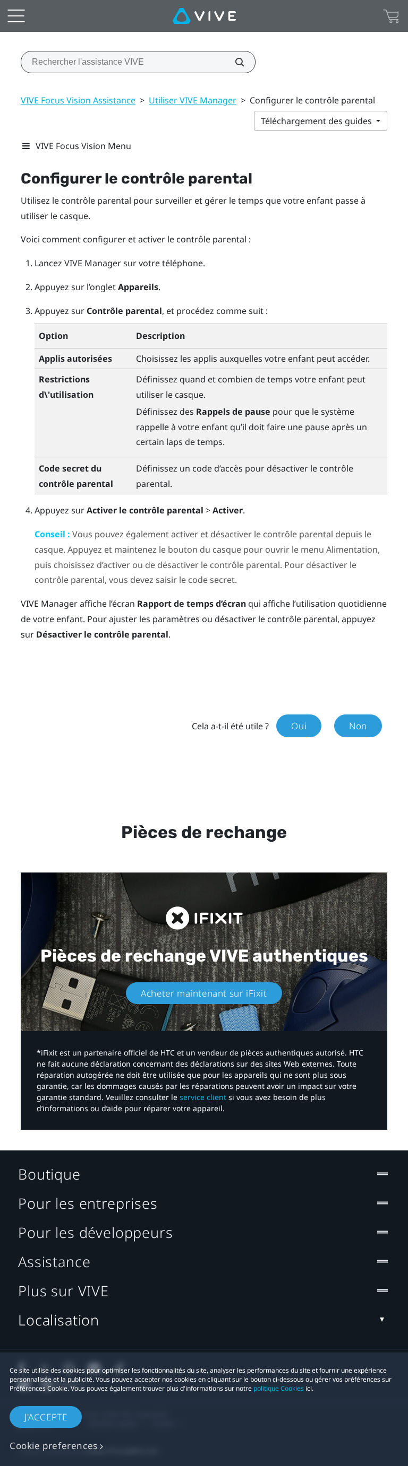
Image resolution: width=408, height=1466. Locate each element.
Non (358, 726)
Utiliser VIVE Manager (192, 100)
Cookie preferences (54, 1445)
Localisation (58, 1320)
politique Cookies (278, 1388)
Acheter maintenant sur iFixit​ (204, 993)
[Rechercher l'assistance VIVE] (233, 62)
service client (203, 1097)
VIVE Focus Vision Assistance (78, 100)
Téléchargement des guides (317, 121)
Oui (299, 726)
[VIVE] (204, 16)
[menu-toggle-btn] (16, 16)
